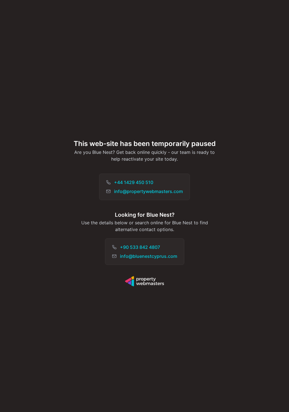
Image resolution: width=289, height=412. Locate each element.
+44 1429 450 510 (133, 182)
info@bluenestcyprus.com (148, 256)
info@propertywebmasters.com (148, 191)
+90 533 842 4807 (140, 247)
